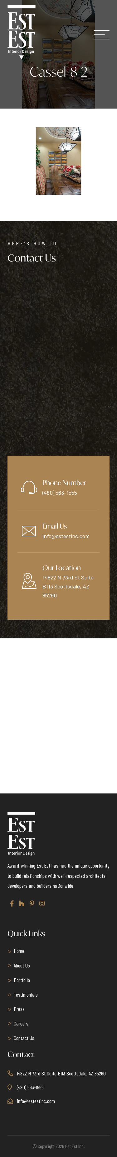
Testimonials (26, 994)
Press (19, 1008)
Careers (21, 1023)
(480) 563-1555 (59, 492)
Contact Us (24, 1037)
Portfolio (22, 979)
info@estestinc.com (66, 536)
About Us (22, 965)
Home (19, 950)
